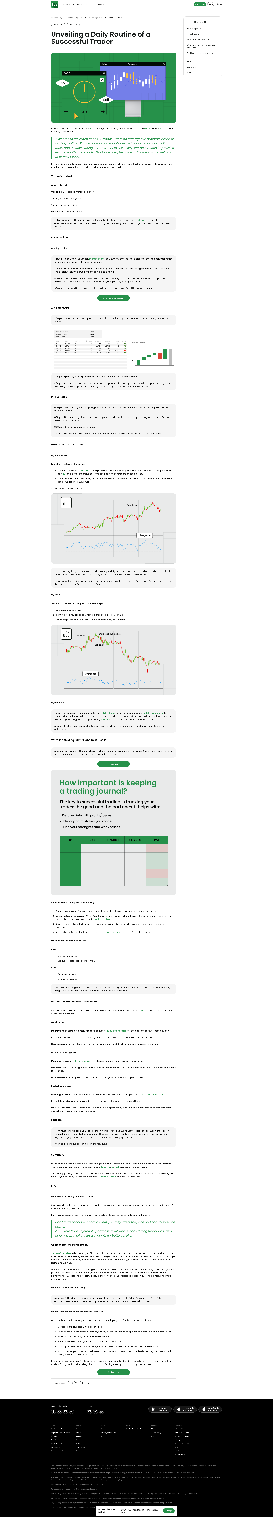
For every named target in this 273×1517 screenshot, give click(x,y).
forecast (85, 470)
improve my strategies (119, 932)
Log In (211, 4)
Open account (200, 4)
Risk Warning (56, 1493)
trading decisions (103, 919)
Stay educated (108, 1176)
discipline (140, 220)
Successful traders (61, 1253)
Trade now (113, 764)
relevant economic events (153, 1094)
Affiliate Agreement (59, 1498)
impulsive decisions (117, 1030)
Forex (147, 128)
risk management (82, 1061)
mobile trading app (153, 712)
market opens (97, 258)
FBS (143, 1010)
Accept (169, 1510)
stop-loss (106, 719)
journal (115, 1166)
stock (163, 128)
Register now (114, 1372)
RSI (64, 473)
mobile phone (107, 712)
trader (92, 128)
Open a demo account (113, 298)
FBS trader (104, 139)
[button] (202, 22)
